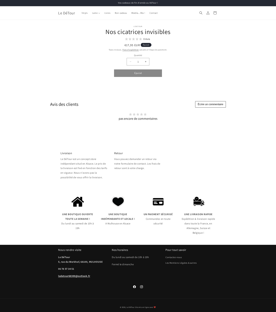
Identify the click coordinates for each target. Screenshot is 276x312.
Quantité (138, 55)
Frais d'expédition (131, 50)
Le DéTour (130, 307)
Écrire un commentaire (210, 104)
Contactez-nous (173, 257)
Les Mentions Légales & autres (181, 262)
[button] (200, 12)
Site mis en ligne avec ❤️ (145, 307)
